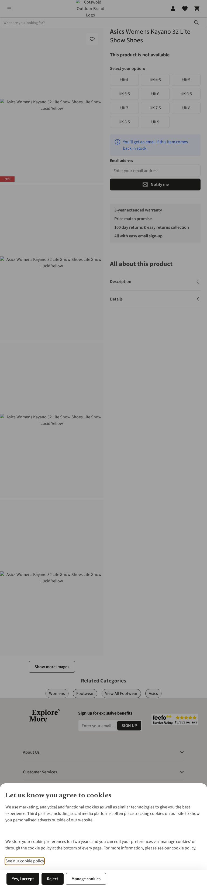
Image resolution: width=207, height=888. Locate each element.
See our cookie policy (24, 861)
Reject (52, 879)
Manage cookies (86, 879)
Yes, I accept (23, 879)
